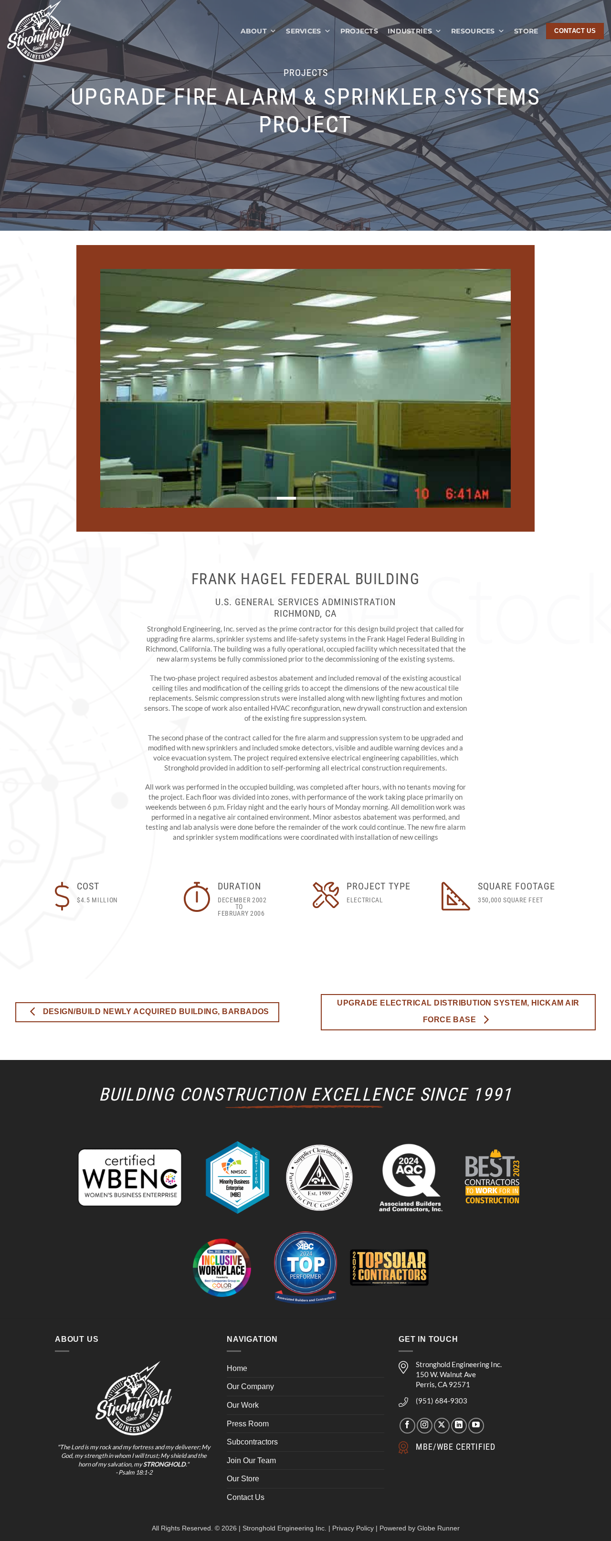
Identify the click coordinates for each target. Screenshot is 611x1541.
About (254, 31)
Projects (359, 31)
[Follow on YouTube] (476, 1426)
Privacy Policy (353, 1528)
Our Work (243, 1405)
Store (526, 31)
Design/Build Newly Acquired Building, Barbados (155, 1011)
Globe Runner (438, 1528)
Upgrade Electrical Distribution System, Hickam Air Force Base (458, 1011)
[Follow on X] (442, 1426)
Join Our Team (251, 1460)
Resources (473, 31)
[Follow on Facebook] (407, 1426)
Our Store (243, 1479)
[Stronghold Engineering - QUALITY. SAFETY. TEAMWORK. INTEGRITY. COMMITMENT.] (49, 31)
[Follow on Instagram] (424, 1426)
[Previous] (120, 388)
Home (237, 1368)
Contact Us (245, 1497)
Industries (410, 31)
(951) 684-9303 (441, 1400)
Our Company (250, 1386)
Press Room (248, 1424)
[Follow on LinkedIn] (459, 1426)
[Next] (490, 388)
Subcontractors (252, 1442)
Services (303, 31)
